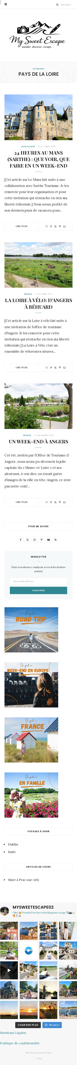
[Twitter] (55, 226)
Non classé (28, 146)
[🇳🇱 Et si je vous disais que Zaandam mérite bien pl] (68, 970)
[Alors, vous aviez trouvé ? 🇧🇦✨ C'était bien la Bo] (68, 951)
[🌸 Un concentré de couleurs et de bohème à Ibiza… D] (9, 931)
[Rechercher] (57, 4)
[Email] (64, 226)
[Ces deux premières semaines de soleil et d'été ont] (48, 1010)
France (28, 294)
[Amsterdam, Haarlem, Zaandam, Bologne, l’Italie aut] (29, 931)
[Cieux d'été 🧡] (9, 1010)
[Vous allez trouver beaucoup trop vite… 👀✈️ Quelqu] (29, 951)
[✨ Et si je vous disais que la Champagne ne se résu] (48, 970)
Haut (39, 1058)
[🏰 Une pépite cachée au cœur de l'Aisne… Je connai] (48, 951)
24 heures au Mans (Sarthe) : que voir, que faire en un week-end (38, 159)
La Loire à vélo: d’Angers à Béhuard (38, 303)
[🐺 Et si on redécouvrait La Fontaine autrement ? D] (29, 970)
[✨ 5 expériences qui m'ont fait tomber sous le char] (29, 990)
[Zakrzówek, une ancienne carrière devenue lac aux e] (68, 1010)
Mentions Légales (13, 1033)
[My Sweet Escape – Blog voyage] (38, 35)
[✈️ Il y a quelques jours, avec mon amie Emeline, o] (9, 970)
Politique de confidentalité (20, 1043)
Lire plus (22, 226)
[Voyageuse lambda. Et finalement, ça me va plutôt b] (48, 931)
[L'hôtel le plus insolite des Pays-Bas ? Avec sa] (9, 990)
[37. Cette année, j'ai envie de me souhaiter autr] (68, 990)
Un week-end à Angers (38, 441)
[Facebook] (51, 226)
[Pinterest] (60, 226)
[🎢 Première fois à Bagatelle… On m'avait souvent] (9, 951)
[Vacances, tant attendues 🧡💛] (29, 1010)
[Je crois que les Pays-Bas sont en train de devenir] (48, 990)
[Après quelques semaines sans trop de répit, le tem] (68, 931)
